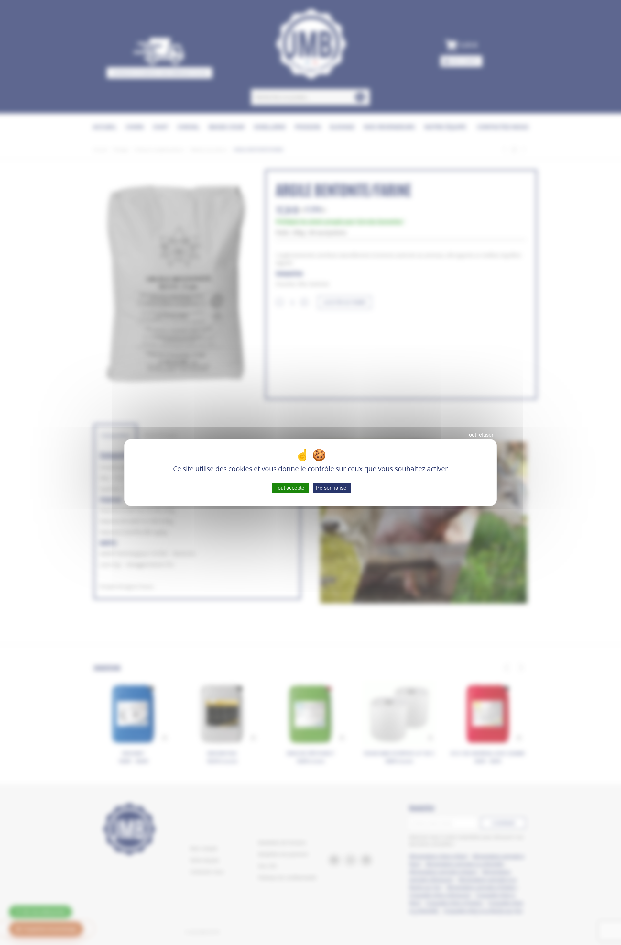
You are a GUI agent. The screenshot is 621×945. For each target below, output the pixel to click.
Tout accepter (290, 488)
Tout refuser (479, 435)
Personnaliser (332, 488)
